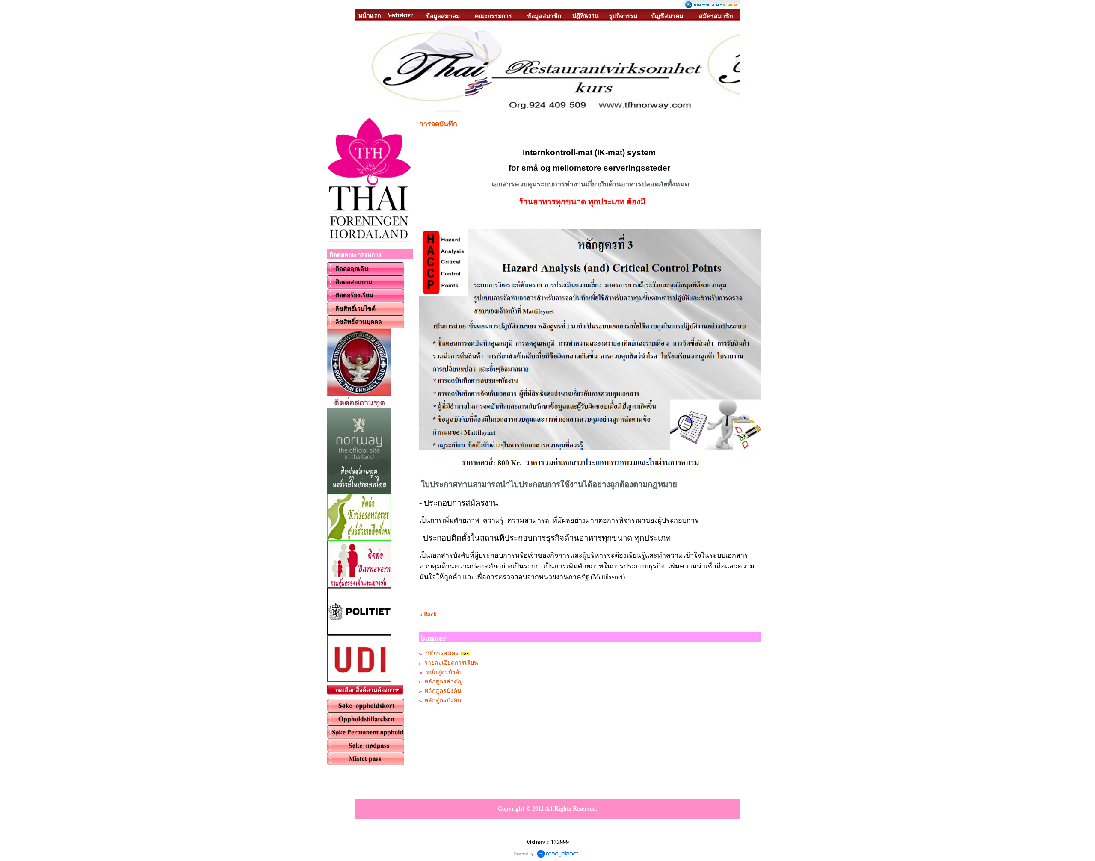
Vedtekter (400, 15)
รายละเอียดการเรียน (451, 663)
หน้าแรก (369, 15)
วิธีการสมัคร (441, 653)
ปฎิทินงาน (585, 15)
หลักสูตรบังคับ (443, 672)
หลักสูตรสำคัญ (443, 681)
